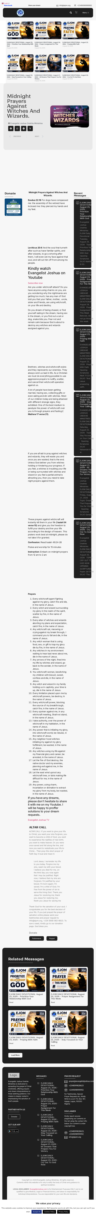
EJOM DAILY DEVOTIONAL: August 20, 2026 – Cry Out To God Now (75, 76)
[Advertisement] (48, 168)
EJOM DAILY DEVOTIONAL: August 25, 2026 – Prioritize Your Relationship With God (20, 44)
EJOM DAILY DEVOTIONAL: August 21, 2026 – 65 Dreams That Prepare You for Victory (48, 77)
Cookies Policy (49, 1212)
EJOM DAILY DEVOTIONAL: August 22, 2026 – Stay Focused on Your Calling (20, 76)
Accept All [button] (36, 1212)
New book (8, 5)
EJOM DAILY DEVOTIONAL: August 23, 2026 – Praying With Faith (75, 43)
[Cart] (76, 12)
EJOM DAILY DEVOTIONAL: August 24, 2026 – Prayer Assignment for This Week (47, 44)
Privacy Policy (63, 1212)
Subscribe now (35, 283)
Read (11, 1002)
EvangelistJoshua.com (38, 1189)
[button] (71, 13)
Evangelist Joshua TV (38, 820)
